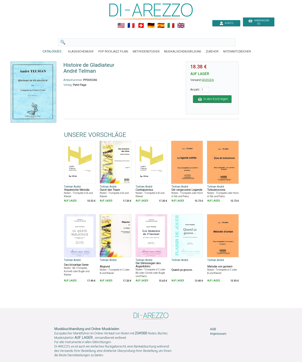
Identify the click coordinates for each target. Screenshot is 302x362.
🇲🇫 (131, 25)
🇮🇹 (171, 25)
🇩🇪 (151, 25)
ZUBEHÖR (212, 51)
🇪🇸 (161, 25)
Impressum (218, 333)
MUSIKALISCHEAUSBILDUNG (182, 51)
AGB (213, 329)
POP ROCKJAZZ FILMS (113, 51)
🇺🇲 (121, 25)
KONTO (228, 23)
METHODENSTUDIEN (146, 51)
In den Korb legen (215, 99)
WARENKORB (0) (261, 22)
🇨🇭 (141, 25)
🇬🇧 (181, 25)
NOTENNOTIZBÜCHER (237, 51)
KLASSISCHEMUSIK (81, 51)
